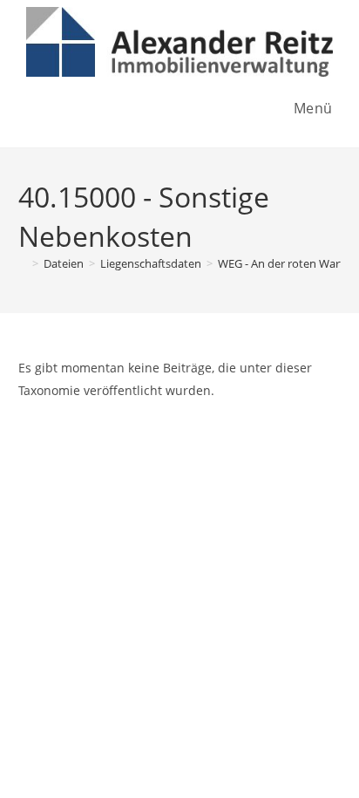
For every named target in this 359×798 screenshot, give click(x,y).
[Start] (22, 263)
